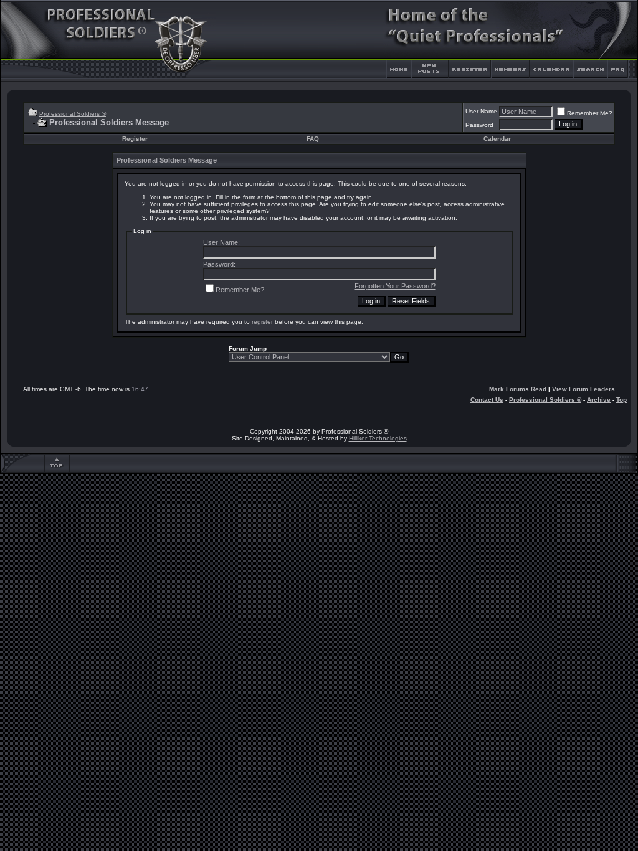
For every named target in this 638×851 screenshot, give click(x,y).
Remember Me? (589, 113)
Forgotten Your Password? (395, 286)
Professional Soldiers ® (72, 113)
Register (135, 138)
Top (621, 399)
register (262, 321)
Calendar (497, 138)
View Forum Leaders (583, 389)
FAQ (313, 138)
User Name (481, 111)
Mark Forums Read (517, 389)
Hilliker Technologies (378, 438)
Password (479, 124)
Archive (599, 399)
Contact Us (486, 399)
